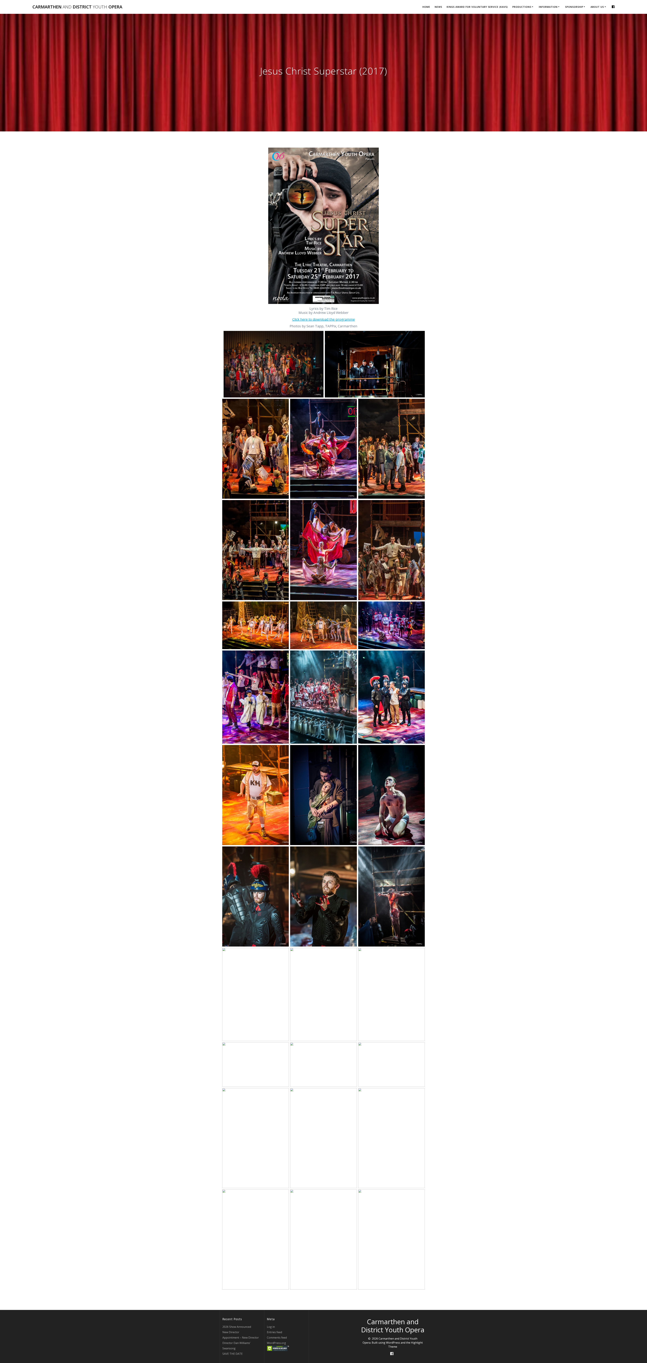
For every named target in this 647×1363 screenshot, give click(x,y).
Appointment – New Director (240, 1337)
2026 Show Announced (236, 1327)
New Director (230, 1332)
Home (426, 6)
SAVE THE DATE (232, 1354)
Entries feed (274, 1332)
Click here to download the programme (323, 319)
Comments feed (277, 1337)
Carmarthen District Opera (77, 7)
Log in (271, 1327)
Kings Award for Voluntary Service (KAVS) (477, 6)
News (438, 6)
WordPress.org (276, 1343)
